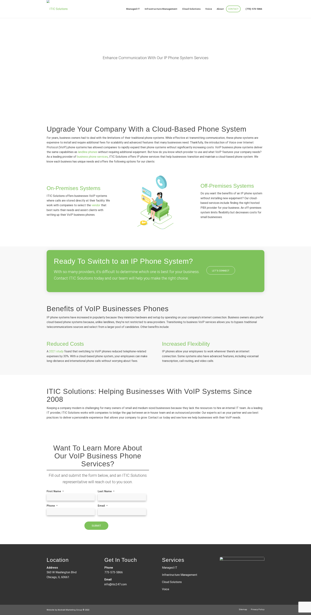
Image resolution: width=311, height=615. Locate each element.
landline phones (87, 152)
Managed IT (169, 567)
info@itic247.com (115, 584)
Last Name (106, 491)
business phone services (92, 156)
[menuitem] (133, 9)
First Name (55, 491)
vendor (96, 205)
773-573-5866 (113, 572)
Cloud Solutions (172, 582)
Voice (165, 589)
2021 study (56, 351)
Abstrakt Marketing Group (70, 610)
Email (102, 505)
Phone (52, 505)
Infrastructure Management (179, 575)
